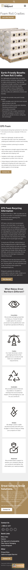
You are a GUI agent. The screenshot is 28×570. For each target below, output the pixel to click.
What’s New (4, 537)
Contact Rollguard (6, 545)
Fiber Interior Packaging (8, 543)
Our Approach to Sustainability (10, 541)
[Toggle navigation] (25, 6)
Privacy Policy (5, 552)
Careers (3, 539)
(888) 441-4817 (6, 526)
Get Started (7, 279)
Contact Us (5, 172)
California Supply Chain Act (9, 554)
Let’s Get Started (8, 17)
